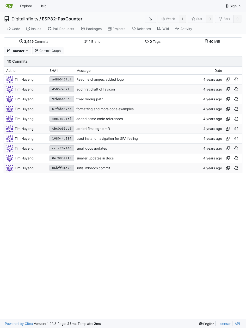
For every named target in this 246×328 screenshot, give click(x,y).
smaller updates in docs (95, 158)
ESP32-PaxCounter (62, 19)
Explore (26, 6)
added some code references (99, 119)
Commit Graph (50, 51)
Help (43, 6)
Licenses (224, 324)
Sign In (235, 6)
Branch (96, 41)
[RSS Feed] (150, 19)
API (237, 324)
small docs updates (91, 148)
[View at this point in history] (236, 79)
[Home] (9, 6)
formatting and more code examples (105, 109)
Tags (155, 41)
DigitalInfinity (25, 19)
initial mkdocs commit (93, 168)
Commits (36, 41)
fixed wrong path (89, 99)
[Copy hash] (228, 79)
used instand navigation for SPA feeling (107, 138)
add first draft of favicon (95, 89)
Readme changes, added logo (100, 79)
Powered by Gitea (19, 324)
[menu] (207, 324)
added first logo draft (93, 129)
